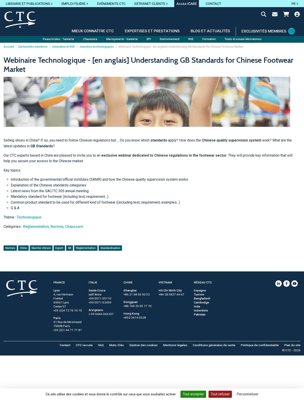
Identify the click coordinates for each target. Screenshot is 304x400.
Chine (23, 248)
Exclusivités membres (32, 46)
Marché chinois (41, 248)
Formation (209, 39)
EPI (149, 39)
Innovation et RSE (63, 46)
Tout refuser (220, 394)
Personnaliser (247, 394)
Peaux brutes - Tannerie (58, 39)
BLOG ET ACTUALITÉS (210, 31)
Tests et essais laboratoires (243, 39)
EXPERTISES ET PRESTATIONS (152, 31)
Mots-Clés (116, 345)
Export (59, 248)
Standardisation (110, 248)
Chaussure (90, 39)
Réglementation (36, 226)
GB (69, 248)
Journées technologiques (96, 46)
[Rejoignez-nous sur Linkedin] (278, 283)
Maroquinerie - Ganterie (122, 39)
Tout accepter (193, 394)
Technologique (29, 217)
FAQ (101, 345)
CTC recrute (84, 345)
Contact (65, 345)
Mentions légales (175, 345)
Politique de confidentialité (260, 345)
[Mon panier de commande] (286, 15)
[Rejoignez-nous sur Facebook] (286, 283)
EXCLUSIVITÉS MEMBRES (263, 31)
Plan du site (292, 345)
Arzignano (96, 310)
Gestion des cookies (143, 345)
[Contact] (275, 15)
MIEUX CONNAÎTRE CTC (93, 31)
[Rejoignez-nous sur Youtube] (294, 283)
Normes (57, 226)
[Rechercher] (263, 15)
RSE (190, 39)
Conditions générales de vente (214, 345)
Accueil (9, 46)
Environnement (169, 39)
